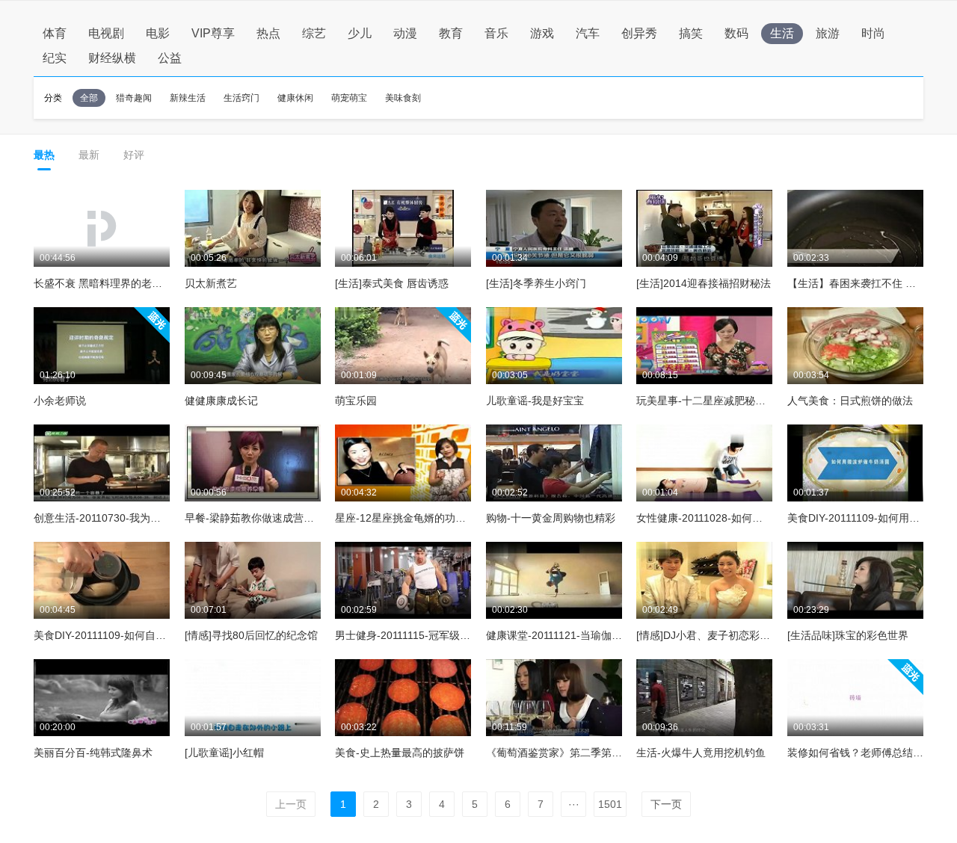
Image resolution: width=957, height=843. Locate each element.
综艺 (314, 33)
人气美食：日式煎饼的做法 (850, 401)
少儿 (360, 33)
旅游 (828, 33)
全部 (89, 98)
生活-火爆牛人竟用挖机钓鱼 (701, 753)
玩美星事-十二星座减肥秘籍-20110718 (704, 401)
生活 (782, 33)
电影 (158, 33)
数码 (736, 33)
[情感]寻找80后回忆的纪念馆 (251, 635)
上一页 (291, 804)
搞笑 (691, 33)
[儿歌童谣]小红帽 (224, 753)
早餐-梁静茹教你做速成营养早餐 (253, 518)
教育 (451, 33)
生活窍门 (241, 98)
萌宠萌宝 (349, 98)
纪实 (55, 58)
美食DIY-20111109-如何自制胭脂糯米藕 (102, 635)
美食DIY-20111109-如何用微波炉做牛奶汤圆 (855, 518)
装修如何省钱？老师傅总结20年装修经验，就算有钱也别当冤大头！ (855, 753)
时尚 (873, 33)
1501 (610, 804)
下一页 (666, 804)
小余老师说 (60, 401)
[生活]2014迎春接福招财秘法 (703, 283)
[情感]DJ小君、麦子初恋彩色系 (704, 635)
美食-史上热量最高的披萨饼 (399, 753)
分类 (53, 98)
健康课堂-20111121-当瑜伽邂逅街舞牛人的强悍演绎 (554, 635)
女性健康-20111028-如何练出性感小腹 (704, 518)
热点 (268, 33)
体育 (55, 33)
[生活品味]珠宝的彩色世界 (847, 635)
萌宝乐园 (356, 401)
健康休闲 (295, 98)
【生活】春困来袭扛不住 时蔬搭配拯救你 (855, 283)
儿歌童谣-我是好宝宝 (535, 401)
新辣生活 (188, 98)
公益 (170, 58)
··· (573, 804)
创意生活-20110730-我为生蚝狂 (102, 518)
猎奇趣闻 (134, 98)
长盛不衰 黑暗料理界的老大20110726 (102, 283)
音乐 (496, 33)
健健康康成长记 (221, 401)
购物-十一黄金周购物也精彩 (550, 518)
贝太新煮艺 (211, 283)
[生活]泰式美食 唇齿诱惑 (392, 283)
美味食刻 (403, 98)
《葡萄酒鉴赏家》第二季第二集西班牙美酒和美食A (554, 753)
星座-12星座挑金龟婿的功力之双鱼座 (403, 518)
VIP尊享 (213, 33)
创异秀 (639, 33)
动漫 (405, 33)
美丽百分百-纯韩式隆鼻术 (93, 753)
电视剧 (106, 33)
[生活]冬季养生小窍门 (536, 283)
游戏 (542, 33)
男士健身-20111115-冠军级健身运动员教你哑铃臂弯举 (403, 635)
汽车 (588, 33)
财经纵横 (112, 58)
